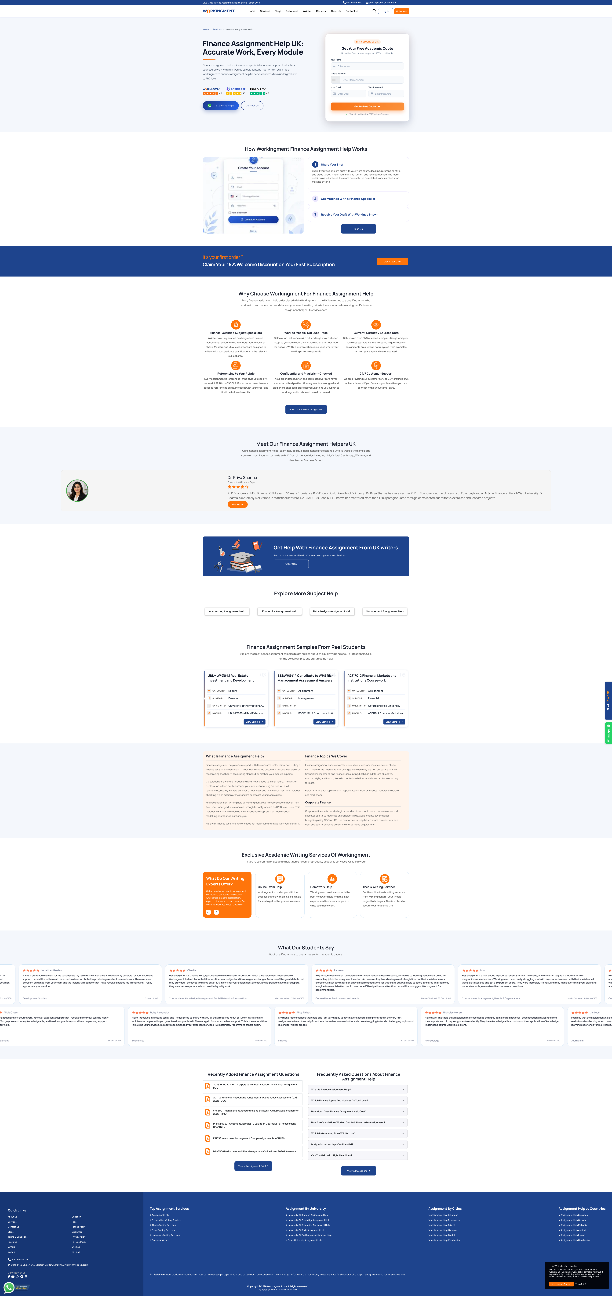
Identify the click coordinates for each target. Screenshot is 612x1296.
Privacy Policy (78, 1236)
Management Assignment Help (385, 611)
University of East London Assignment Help (310, 1235)
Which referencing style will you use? (333, 1133)
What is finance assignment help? (331, 1089)
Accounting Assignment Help (227, 611)
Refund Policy (79, 1226)
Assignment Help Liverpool (443, 1230)
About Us (336, 11)
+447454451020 (354, 2)
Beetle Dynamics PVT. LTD (284, 1289)
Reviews (321, 11)
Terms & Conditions (18, 1236)
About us (12, 1216)
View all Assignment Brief (252, 1166)
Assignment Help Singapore (575, 1215)
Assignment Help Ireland (573, 1235)
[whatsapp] (17, 1276)
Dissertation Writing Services (166, 1220)
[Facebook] (9, 1276)
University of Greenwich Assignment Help (309, 1225)
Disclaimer (77, 1231)
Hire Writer (238, 504)
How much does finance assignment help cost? (338, 1111)
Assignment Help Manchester (445, 1240)
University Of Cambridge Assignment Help (309, 1220)
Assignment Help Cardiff (442, 1235)
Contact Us (252, 105)
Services (265, 11)
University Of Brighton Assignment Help (308, 1215)
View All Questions (357, 1170)
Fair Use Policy (79, 1241)
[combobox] (335, 79)
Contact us (352, 11)
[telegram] (21, 1276)
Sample (11, 1251)
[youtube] (13, 1276)
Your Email (336, 87)
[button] (374, 11)
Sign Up (358, 228)
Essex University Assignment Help (305, 1240)
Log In (385, 11)
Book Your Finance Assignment (306, 409)
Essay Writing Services (163, 1230)
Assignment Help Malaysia (574, 1225)
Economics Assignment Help (279, 611)
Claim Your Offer (392, 261)
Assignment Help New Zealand (576, 1240)
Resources (292, 11)
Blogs (278, 11)
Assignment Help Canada (573, 1220)
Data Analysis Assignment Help (332, 611)
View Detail (580, 1284)
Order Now (401, 11)
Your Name (336, 59)
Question (76, 1216)
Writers (307, 11)
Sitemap (76, 1246)
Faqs (74, 1221)
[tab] (358, 173)
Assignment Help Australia (574, 1230)
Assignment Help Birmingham (445, 1220)
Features (12, 1241)
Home (252, 11)
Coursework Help (160, 1240)
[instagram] (26, 1276)
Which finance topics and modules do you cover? (339, 1100)
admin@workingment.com (382, 2)
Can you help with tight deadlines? (331, 1155)
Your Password (375, 87)
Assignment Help (160, 1215)
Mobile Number (338, 73)
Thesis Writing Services (164, 1225)
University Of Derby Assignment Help (306, 1230)
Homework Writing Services (166, 1235)
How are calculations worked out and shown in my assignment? (348, 1122)
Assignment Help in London (444, 1215)
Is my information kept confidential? (332, 1144)
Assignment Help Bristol (442, 1225)
